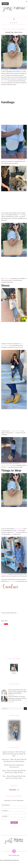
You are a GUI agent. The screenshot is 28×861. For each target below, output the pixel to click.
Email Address (6, 805)
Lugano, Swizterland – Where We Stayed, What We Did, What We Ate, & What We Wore (14, 754)
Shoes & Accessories (9, 29)
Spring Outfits (20, 29)
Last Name (5, 816)
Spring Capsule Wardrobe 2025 (17, 689)
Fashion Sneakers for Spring (16, 696)
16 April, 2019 (11, 695)
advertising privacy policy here (11, 860)
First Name (5, 810)
